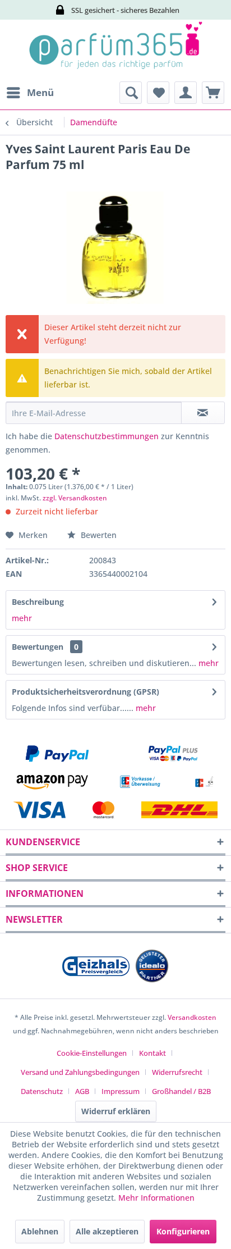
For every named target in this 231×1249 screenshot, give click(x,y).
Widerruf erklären (115, 1111)
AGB (82, 1091)
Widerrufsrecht (177, 1072)
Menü (40, 92)
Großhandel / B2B (181, 1091)
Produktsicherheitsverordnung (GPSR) (85, 691)
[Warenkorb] (213, 92)
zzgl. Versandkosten (75, 498)
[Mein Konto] (185, 92)
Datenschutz (42, 1091)
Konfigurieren (183, 1231)
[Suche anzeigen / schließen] (130, 92)
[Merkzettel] (158, 92)
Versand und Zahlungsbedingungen (80, 1072)
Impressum (120, 1091)
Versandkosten (192, 1017)
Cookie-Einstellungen (92, 1053)
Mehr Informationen (156, 1197)
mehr (22, 618)
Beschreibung (38, 601)
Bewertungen (37, 646)
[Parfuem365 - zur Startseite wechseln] (115, 50)
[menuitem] (29, 92)
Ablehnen (39, 1231)
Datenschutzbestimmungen (106, 436)
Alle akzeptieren (107, 1231)
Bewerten (97, 535)
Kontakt (152, 1053)
